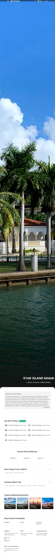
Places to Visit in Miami (10, 485)
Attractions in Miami (19, 472)
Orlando (21, 506)
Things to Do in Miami (32, 485)
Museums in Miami (9, 472)
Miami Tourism (41, 485)
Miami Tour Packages (21, 485)
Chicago (33, 506)
